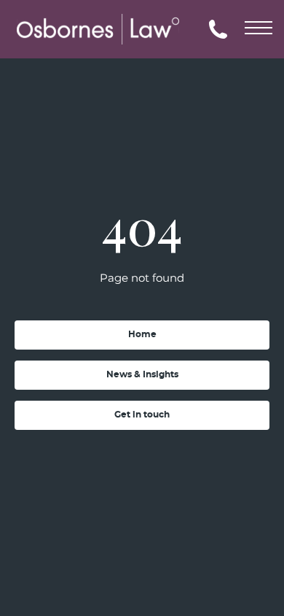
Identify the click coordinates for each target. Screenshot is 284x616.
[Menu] (258, 25)
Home (142, 334)
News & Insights (142, 374)
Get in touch (142, 414)
